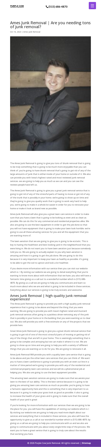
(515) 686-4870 (58, 6)
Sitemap (86, 443)
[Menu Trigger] (92, 5)
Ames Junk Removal (31, 32)
